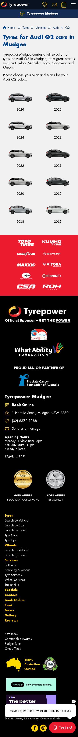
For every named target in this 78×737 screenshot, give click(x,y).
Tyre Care (11, 535)
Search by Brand (15, 530)
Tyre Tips (10, 540)
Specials (11, 590)
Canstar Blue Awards (18, 639)
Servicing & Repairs (17, 570)
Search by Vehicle (16, 520)
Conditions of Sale (50, 718)
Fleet (8, 605)
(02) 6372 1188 (24, 421)
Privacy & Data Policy (27, 718)
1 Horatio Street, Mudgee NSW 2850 (40, 413)
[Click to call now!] (45, 4)
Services (11, 560)
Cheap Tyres (13, 649)
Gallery (10, 615)
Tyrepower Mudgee (42, 13)
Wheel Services (15, 580)
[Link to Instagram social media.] (43, 728)
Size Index (11, 634)
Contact (11, 595)
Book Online (15, 600)
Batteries (10, 565)
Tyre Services (13, 575)
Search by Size (14, 525)
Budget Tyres (13, 644)
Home (10, 28)
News (9, 610)
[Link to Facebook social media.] (34, 728)
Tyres (9, 515)
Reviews (11, 620)
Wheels (10, 545)
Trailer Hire (12, 585)
